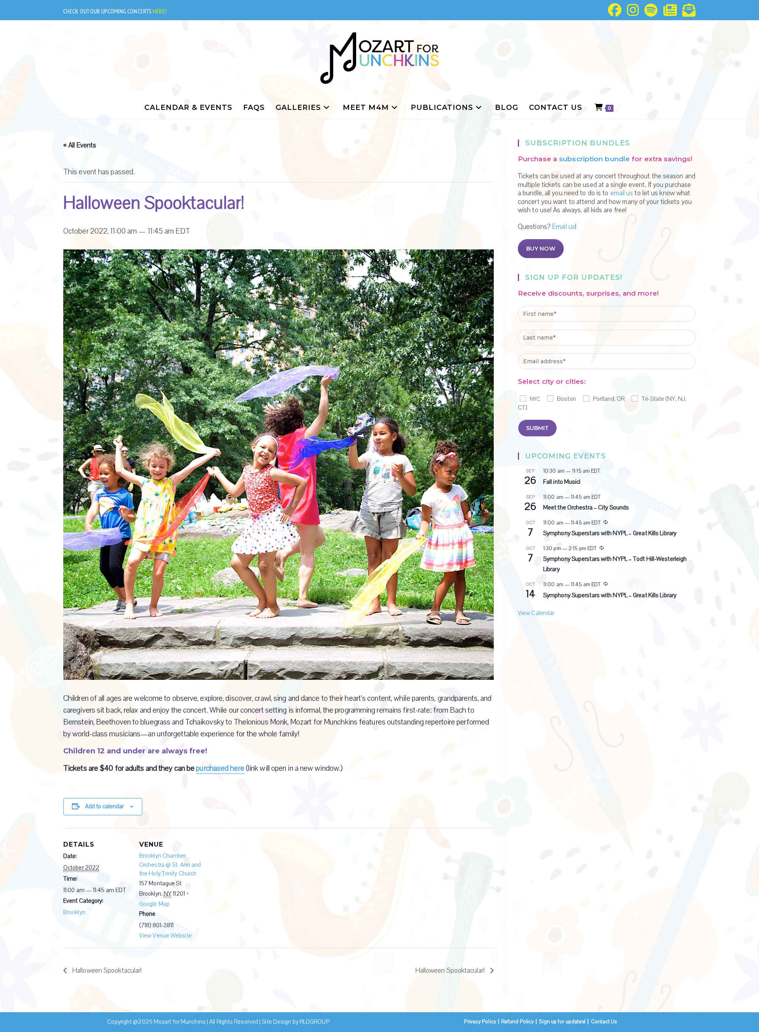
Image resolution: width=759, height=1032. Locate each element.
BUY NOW (540, 248)
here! (160, 11)
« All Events (79, 145)
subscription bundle (594, 159)
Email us (563, 226)
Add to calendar (104, 806)
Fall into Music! (562, 482)
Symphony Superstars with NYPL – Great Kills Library (609, 533)
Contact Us (604, 1021)
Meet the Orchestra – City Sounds (586, 507)
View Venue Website (165, 936)
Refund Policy (517, 1021)
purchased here (220, 768)
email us (621, 193)
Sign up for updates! (562, 1021)
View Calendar (536, 613)
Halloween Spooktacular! (106, 970)
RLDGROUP (315, 1022)
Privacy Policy (480, 1021)
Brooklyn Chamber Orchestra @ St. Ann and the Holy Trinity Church (170, 864)
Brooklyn (74, 912)
